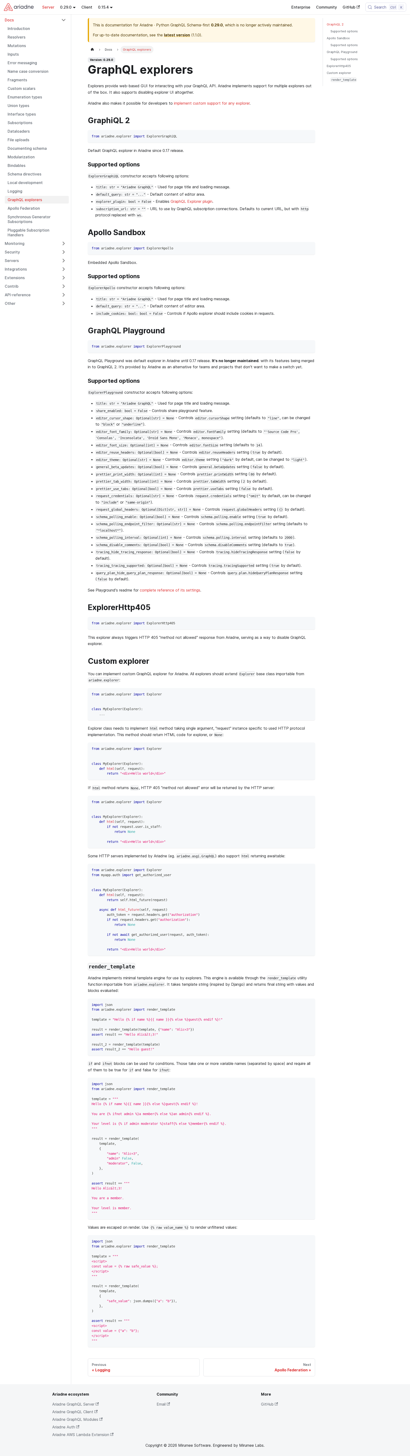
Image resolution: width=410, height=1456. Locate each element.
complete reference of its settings (170, 590)
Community (326, 7)
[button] (35, 20)
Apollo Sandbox (338, 38)
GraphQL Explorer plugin (191, 201)
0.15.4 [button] (103, 7)
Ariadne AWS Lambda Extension (80, 1434)
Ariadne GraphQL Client (72, 1411)
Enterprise (300, 7)
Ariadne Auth (63, 1427)
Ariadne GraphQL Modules (75, 1419)
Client (86, 7)
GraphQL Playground (342, 52)
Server (48, 7)
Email (161, 1404)
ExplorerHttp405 (339, 66)
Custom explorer (339, 73)
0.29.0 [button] (66, 7)
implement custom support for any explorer (212, 103)
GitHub (349, 7)
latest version (177, 35)
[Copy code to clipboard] (309, 136)
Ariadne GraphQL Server (73, 1404)
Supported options (344, 31)
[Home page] (92, 49)
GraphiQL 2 (335, 24)
